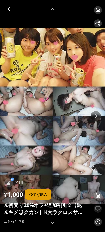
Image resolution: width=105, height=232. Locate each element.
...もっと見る (14, 221)
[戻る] (9, 9)
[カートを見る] (98, 10)
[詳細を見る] (98, 222)
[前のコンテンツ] (52, 9)
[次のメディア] (96, 116)
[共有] (98, 23)
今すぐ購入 (38, 194)
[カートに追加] (98, 195)
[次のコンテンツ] (52, 223)
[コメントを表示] (98, 209)
